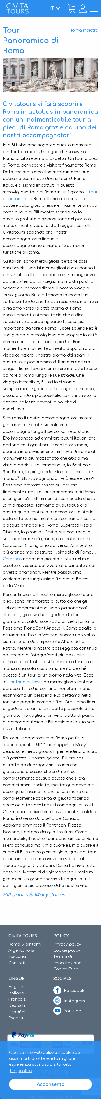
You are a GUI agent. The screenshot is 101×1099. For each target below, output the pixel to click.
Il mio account (83, 8)
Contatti (16, 963)
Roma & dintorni (24, 944)
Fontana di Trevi (24, 682)
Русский (16, 1018)
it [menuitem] (52, 8)
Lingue (16, 979)
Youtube (72, 1011)
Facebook (74, 991)
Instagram (74, 1001)
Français (17, 999)
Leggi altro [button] (21, 1071)
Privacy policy (67, 944)
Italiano (16, 993)
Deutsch (16, 1005)
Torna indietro (84, 30)
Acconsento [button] (51, 1084)
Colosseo (12, 559)
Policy (61, 936)
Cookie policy (66, 950)
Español (17, 1012)
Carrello (71, 8)
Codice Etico (66, 969)
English (15, 987)
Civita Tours (17, 8)
